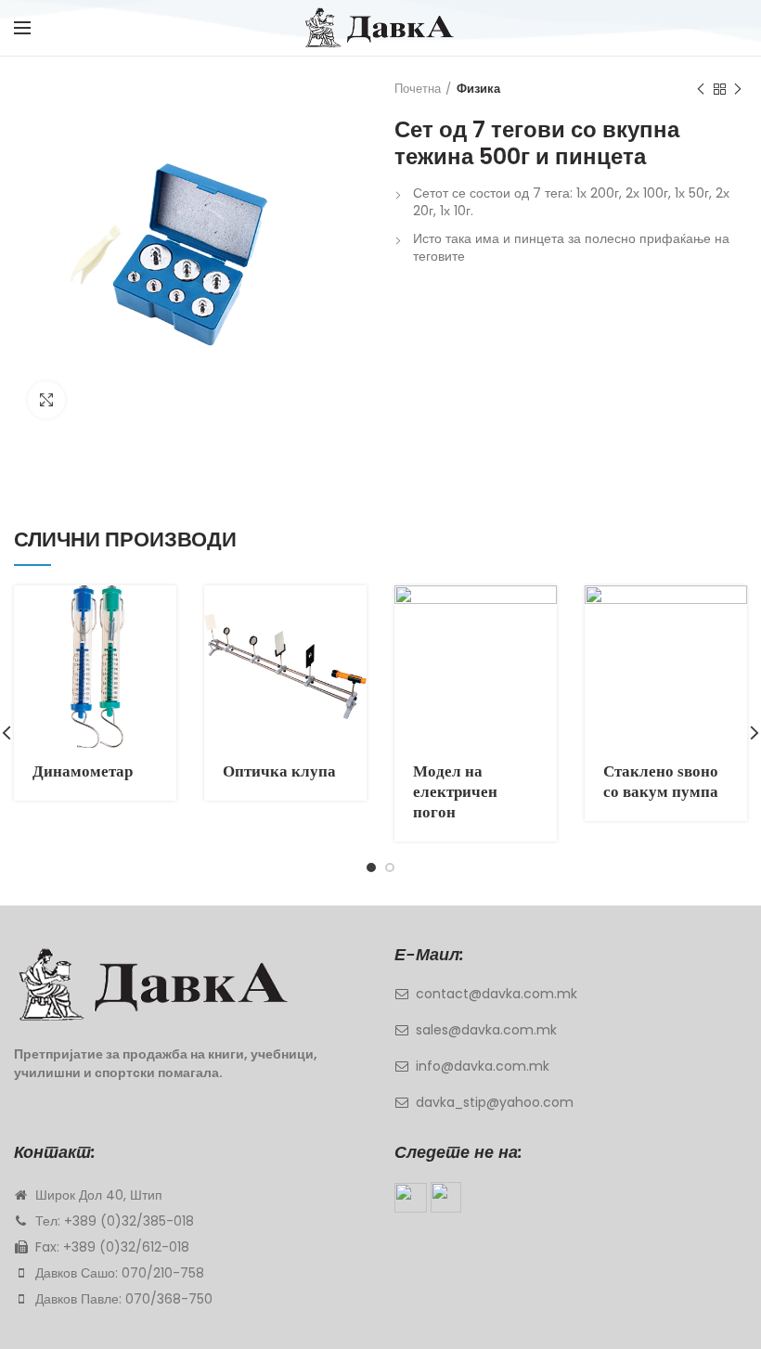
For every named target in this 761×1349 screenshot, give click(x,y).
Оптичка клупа (279, 771)
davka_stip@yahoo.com (495, 1102)
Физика (478, 88)
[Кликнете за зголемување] (46, 399)
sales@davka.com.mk (486, 1030)
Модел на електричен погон (455, 792)
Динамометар (82, 771)
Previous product (700, 89)
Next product (738, 89)
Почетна (417, 88)
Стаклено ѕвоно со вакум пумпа (660, 782)
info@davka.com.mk (482, 1066)
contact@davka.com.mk (496, 993)
